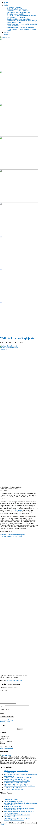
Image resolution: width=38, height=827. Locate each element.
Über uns (6, 32)
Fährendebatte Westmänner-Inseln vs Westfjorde (18, 777)
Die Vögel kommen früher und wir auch (15, 782)
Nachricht (3, 691)
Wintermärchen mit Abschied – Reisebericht (16, 784)
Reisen (6, 5)
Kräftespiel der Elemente (14, 7)
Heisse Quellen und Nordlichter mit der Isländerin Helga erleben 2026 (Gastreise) (21, 16)
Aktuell (6, 2)
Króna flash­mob (18, 510)
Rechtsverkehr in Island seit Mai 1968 (15, 779)
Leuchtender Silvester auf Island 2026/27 (19, 19)
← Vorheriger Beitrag (6, 720)
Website (2, 713)
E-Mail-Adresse (5, 710)
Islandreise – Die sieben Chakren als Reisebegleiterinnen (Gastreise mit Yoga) (19, 11)
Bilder (5, 4)
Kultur (13, 680)
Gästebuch (7, 34)
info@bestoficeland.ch (6, 748)
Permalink (19, 680)
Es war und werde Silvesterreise (13, 787)
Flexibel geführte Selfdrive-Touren (14, 820)
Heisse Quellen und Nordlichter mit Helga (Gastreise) (19, 808)
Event (9, 680)
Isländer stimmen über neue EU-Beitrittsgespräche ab (19, 786)
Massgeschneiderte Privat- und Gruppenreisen (20, 27)
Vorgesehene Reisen (13, 26)
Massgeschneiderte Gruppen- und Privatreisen (17, 818)
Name (2, 706)
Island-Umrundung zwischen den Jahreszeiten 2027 (22, 24)
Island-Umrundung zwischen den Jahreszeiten (17, 815)
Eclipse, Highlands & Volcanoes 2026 (15, 801)
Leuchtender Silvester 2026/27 (12, 810)
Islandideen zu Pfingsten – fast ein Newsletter (17, 781)
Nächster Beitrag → (6, 721)
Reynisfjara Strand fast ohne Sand (13, 789)
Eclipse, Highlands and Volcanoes (17, 9)
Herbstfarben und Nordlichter (16, 14)
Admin (2, 824)
